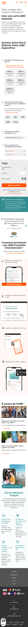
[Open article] (14, 412)
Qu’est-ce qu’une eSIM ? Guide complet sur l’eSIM (12, 446)
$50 (22, 117)
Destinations (14, 575)
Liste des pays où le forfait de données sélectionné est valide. (15, 66)
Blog (14, 581)
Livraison (14, 571)
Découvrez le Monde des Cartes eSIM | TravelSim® (12, 422)
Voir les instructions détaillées (14, 253)
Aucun (15, 122)
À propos (14, 578)
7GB (21, 73)
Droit (14, 584)
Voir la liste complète (14, 284)
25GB (10, 90)
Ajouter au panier (14, 185)
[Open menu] (26, 2)
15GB (21, 82)
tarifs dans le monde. (12, 112)
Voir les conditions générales (14, 193)
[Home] (3, 3)
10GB (10, 82)
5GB (10, 73)
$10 (8, 117)
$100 (8, 122)
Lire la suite (6, 428)
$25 (15, 117)
